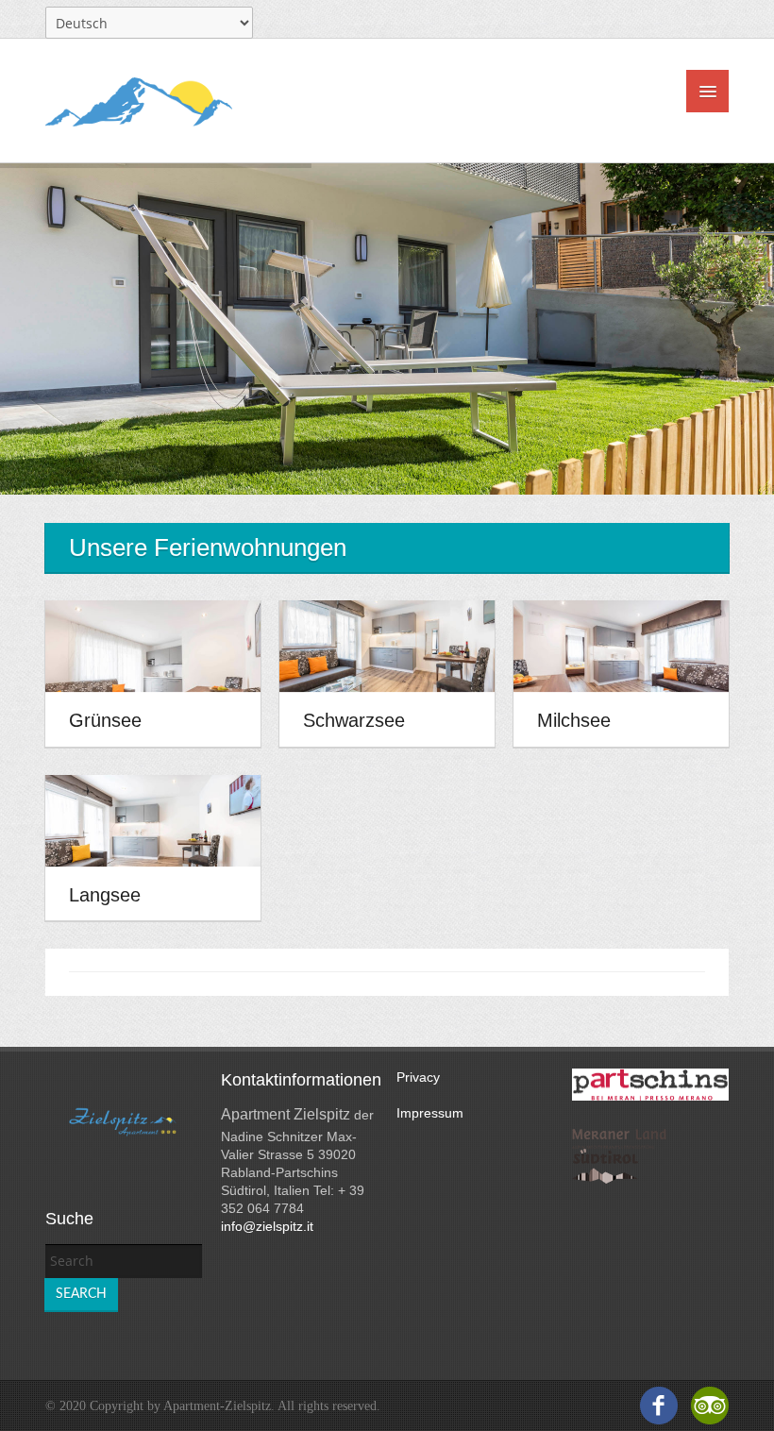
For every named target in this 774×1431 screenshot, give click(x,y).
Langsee (105, 894)
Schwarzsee (354, 721)
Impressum (429, 1112)
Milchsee (574, 721)
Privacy (418, 1077)
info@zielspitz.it (267, 1226)
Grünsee (105, 721)
